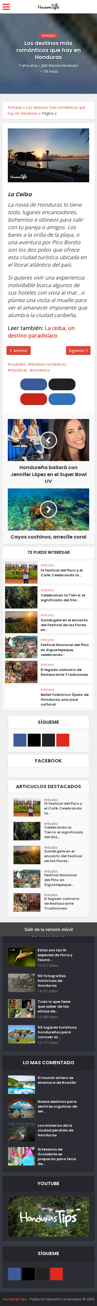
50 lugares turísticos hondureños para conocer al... (57, 1032)
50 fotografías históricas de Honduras (52, 981)
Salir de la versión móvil (49, 929)
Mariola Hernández (63, 66)
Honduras (18, 370)
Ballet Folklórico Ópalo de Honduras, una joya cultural (65, 699)
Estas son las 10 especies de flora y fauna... (55, 955)
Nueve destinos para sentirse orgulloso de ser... (57, 1106)
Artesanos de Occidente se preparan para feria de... (57, 1156)
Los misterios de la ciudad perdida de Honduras (55, 1130)
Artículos (48, 35)
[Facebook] (19, 740)
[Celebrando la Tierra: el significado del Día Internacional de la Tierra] (28, 831)
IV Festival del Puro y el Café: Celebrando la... (62, 573)
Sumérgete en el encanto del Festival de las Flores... (63, 856)
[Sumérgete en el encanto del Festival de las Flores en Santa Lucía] (28, 855)
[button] (33, 384)
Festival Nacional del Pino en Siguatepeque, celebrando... (65, 649)
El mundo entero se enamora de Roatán (57, 1080)
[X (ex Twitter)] (48, 740)
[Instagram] (34, 740)
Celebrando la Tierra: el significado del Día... (63, 598)
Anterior (20, 350)
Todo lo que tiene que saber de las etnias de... (54, 1006)
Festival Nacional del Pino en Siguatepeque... (60, 880)
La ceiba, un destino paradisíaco (41, 331)
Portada (15, 107)
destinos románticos (48, 364)
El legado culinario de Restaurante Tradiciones (64, 672)
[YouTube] (62, 740)
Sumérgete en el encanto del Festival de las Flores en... (64, 625)
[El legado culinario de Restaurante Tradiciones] (28, 902)
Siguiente (77, 350)
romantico (41, 370)
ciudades (18, 364)
